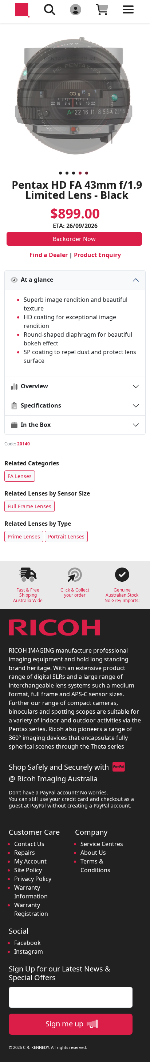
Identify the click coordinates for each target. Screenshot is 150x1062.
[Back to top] (140, 1052)
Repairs (24, 853)
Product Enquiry (97, 255)
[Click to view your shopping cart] (102, 9)
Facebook (27, 943)
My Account (30, 861)
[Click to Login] (75, 9)
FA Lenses (20, 476)
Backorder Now (74, 239)
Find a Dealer (48, 255)
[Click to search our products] (50, 9)
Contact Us (29, 844)
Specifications (39, 405)
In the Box (34, 425)
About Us (93, 853)
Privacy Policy (32, 879)
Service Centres (101, 844)
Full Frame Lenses (29, 506)
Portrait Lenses (66, 536)
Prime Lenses (24, 536)
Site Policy (28, 870)
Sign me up (65, 1024)
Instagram (28, 951)
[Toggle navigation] (128, 15)
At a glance (35, 280)
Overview (33, 386)
